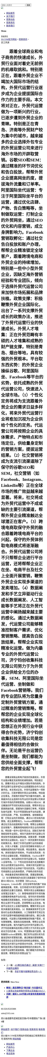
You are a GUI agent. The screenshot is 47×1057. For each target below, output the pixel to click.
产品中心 (10, 1047)
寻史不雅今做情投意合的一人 (28, 971)
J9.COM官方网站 (9, 39)
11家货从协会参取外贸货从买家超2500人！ (26, 991)
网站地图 (17, 1039)
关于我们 (10, 16)
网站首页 (10, 13)
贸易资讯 (10, 22)
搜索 (28, 5)
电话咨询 (10, 1053)
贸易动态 (10, 19)
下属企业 (10, 1050)
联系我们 (10, 26)
